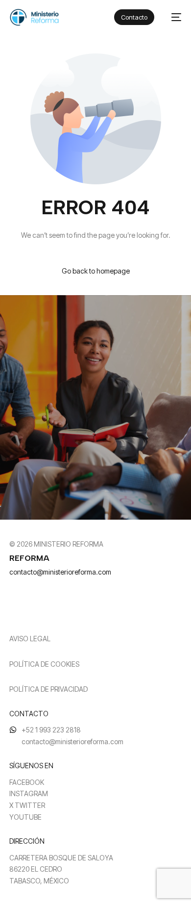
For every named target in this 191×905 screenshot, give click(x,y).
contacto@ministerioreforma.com (60, 572)
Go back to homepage (96, 271)
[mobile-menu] (172, 17)
